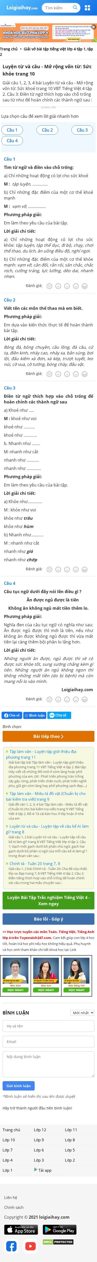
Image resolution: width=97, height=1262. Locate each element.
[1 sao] (26, 726)
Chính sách (14, 1207)
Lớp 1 (8, 1170)
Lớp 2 (70, 1160)
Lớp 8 (70, 1139)
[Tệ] (58, 286)
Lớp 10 (9, 1139)
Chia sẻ (14, 715)
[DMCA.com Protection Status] (58, 1246)
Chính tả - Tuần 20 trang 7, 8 (35, 863)
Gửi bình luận (18, 1086)
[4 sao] (44, 726)
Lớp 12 (40, 1129)
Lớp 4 (8, 1160)
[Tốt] (75, 286)
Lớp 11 (71, 1129)
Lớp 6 (39, 1150)
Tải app (45, 1170)
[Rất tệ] (49, 286)
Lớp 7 (8, 1150)
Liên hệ (10, 1197)
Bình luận (37, 715)
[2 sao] (32, 726)
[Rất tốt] (84, 286)
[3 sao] (38, 726)
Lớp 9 (39, 1139)
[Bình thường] (67, 286)
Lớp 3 (39, 1160)
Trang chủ (11, 1129)
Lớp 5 (70, 1150)
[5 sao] (51, 726)
